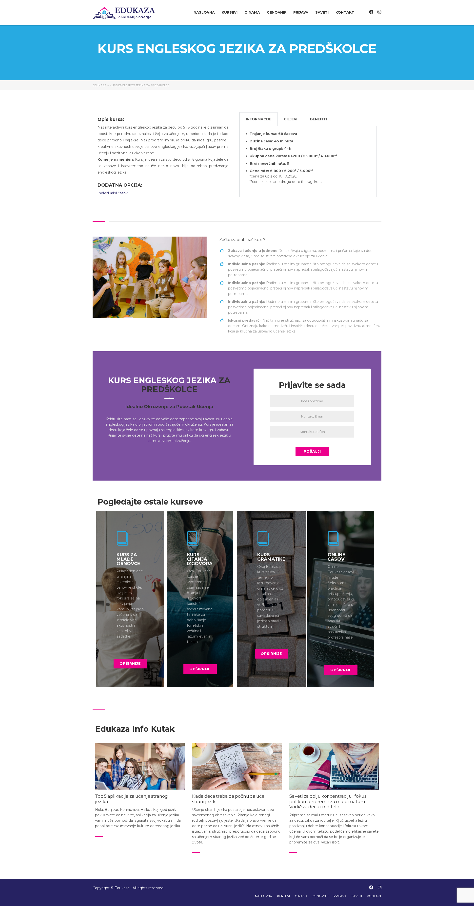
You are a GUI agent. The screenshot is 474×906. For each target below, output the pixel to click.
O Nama (252, 12)
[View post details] (140, 766)
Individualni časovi (113, 193)
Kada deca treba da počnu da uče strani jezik (228, 799)
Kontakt (345, 12)
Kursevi (229, 12)
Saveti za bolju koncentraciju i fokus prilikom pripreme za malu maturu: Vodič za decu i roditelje (328, 802)
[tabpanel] (307, 161)
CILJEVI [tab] (290, 119)
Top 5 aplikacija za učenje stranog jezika (131, 799)
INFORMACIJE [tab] (258, 119)
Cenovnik (276, 12)
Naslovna (204, 12)
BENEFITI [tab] (318, 119)
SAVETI (322, 12)
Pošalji (312, 451)
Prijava (300, 12)
